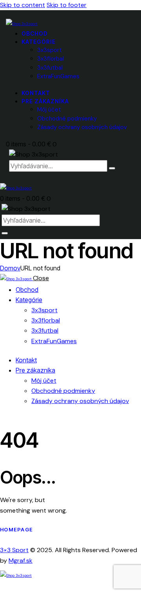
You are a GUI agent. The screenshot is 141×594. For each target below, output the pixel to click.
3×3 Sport (14, 550)
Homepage (16, 529)
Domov (10, 268)
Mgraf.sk (21, 560)
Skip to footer (67, 5)
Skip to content (22, 5)
